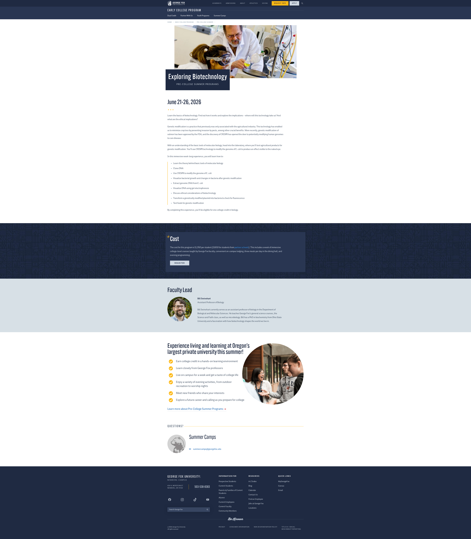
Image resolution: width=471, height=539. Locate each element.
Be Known (235, 519)
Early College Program (184, 10)
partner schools (242, 247)
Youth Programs (203, 15)
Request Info (280, 3)
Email (280, 490)
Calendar (252, 490)
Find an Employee (256, 499)
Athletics (254, 3)
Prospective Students (227, 481)
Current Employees (226, 502)
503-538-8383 (202, 487)
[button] (302, 3)
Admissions (231, 3)
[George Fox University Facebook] (169, 499)
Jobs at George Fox (256, 503)
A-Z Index (252, 481)
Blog (250, 485)
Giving (265, 3)
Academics (216, 3)
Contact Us (253, 494)
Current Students (226, 485)
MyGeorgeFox (283, 481)
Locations (252, 508)
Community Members (228, 510)
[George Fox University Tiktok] (195, 499)
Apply (294, 3)
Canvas (281, 485)
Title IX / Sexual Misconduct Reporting (291, 528)
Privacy (222, 527)
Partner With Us (187, 15)
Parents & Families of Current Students (231, 492)
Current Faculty (225, 506)
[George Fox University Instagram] (182, 499)
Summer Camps (220, 15)
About (242, 3)
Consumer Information (239, 527)
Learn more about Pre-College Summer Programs (195, 409)
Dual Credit (171, 15)
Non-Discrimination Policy (265, 527)
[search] (207, 509)
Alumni (222, 497)
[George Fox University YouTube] (207, 500)
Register (180, 263)
